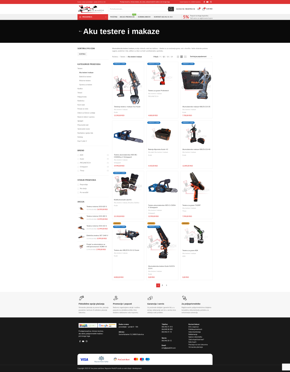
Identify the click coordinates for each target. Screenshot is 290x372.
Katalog (80, 137)
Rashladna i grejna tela (85, 133)
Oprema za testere (85, 85)
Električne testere (85, 77)
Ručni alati (81, 105)
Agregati (80, 121)
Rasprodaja (84, 184)
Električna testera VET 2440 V (97, 235)
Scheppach (84, 167)
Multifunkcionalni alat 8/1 (123, 200)
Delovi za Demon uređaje (86, 113)
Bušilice (136, 203)
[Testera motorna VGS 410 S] (81, 228)
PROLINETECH (85, 163)
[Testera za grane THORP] (196, 187)
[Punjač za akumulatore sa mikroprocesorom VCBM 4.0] (81, 247)
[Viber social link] (211, 2)
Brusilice (131, 203)
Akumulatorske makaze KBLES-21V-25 (196, 107)
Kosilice (80, 89)
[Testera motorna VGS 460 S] (81, 218)
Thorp (82, 171)
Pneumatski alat (82, 125)
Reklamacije (192, 334)
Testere (79, 68)
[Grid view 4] (185, 56)
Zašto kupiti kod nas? (196, 339)
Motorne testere (85, 81)
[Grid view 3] (181, 56)
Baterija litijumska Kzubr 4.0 (158, 149)
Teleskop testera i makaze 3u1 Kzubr (127, 107)
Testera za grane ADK (190, 250)
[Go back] (80, 31)
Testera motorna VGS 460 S (97, 216)
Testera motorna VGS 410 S (97, 226)
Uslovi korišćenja (194, 332)
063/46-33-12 (167, 341)
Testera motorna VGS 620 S (97, 206)
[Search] (171, 9)
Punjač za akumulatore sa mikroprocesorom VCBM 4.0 (97, 245)
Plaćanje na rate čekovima (198, 345)
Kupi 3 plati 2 (82, 141)
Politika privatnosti (195, 329)
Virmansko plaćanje (195, 347)
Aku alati (151, 152)
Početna (115, 57)
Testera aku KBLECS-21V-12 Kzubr (126, 250)
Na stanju (83, 188)
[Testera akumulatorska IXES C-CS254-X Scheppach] (162, 187)
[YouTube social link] (207, 2)
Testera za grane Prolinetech (158, 90)
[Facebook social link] (204, 2)
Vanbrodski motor (83, 129)
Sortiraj (82, 54)
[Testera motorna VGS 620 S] (81, 208)
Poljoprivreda (82, 97)
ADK (81, 155)
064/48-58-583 (167, 329)
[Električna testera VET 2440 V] (81, 237)
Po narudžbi (84, 192)
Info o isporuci (193, 327)
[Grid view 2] (178, 56)
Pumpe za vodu (82, 109)
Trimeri (79, 93)
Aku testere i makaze (86, 72)
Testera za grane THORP (191, 205)
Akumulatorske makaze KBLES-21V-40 (196, 149)
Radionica (80, 101)
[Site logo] (91, 9)
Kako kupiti (192, 342)
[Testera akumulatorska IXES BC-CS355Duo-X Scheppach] (128, 136)
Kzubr (82, 159)
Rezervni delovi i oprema (85, 117)
